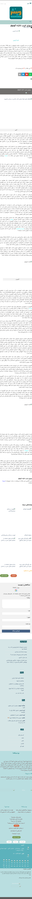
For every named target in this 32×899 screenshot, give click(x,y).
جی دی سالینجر (20, 229)
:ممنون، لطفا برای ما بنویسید (17, 711)
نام (29, 611)
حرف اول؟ (6, 807)
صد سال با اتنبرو (23, 657)
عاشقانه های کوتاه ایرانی (18, 678)
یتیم (23, 738)
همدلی (15, 761)
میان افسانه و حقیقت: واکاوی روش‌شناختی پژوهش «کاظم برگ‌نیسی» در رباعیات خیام (16, 661)
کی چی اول (21, 735)
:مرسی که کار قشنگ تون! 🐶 (16, 718)
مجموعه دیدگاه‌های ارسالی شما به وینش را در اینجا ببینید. (24, 811)
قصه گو (22, 746)
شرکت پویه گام (21, 877)
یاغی (23, 741)
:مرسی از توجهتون (17, 715)
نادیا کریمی (16, 40)
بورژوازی (26, 450)
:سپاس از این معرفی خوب (16, 706)
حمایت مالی (4, 575)
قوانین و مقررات (27, 869)
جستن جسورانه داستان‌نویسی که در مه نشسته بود (17, 648)
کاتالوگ (13, 575)
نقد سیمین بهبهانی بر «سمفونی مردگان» (16, 685)
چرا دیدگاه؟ (24, 807)
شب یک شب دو (20, 693)
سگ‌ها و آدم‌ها (20, 681)
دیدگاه (28, 598)
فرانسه (30, 308)
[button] (30, 74)
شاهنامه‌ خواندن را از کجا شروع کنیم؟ (16, 689)
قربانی (22, 743)
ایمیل (28, 617)
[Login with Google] (16, 590)
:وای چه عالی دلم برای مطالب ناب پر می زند (16, 721)
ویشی (11, 219)
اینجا (6, 156)
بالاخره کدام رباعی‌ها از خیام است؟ (18, 655)
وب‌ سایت (28, 624)
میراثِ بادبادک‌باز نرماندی (21, 652)
